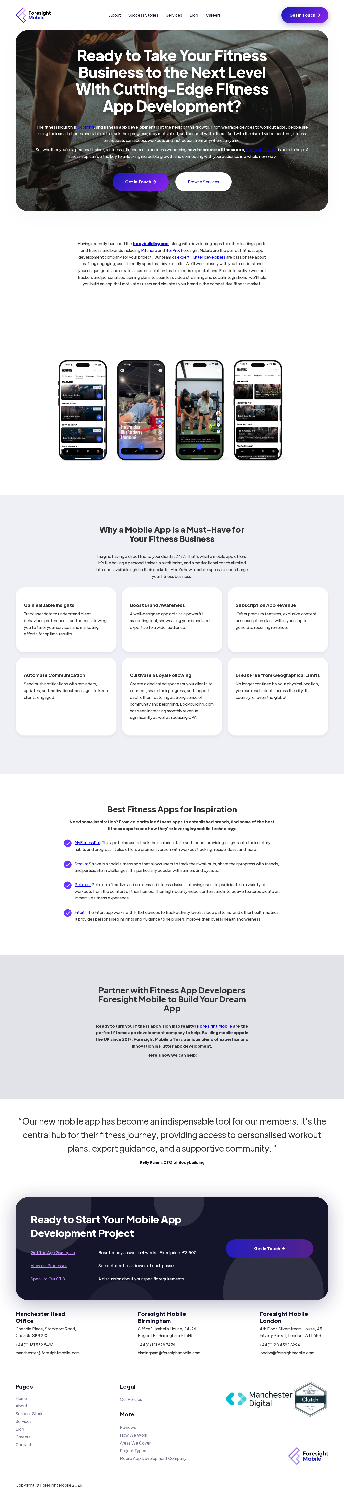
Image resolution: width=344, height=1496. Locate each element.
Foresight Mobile (261, 149)
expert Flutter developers (200, 257)
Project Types (133, 1450)
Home (21, 1398)
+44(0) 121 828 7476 (156, 1345)
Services (174, 15)
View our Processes (49, 1265)
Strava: (81, 863)
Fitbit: (80, 912)
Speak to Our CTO (48, 1278)
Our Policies (131, 1399)
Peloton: (83, 884)
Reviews (128, 1427)
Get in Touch (304, 15)
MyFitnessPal (87, 842)
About (115, 15)
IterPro (172, 250)
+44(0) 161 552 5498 (35, 1345)
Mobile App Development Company (153, 1458)
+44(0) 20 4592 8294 (280, 1345)
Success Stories (143, 15)
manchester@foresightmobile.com (48, 1353)
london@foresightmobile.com (287, 1353)
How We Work (133, 1435)
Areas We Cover (135, 1443)
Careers (213, 15)
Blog (194, 15)
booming (85, 127)
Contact (23, 1444)
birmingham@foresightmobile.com (169, 1353)
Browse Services (203, 181)
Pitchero (148, 250)
